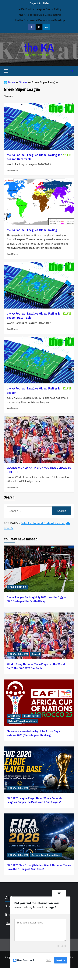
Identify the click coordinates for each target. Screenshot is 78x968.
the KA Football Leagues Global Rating (32, 230)
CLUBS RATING (31, 716)
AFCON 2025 (14, 716)
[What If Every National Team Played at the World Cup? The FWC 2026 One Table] (39, 636)
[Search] (71, 71)
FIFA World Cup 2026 (18, 654)
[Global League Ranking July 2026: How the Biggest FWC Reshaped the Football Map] (39, 569)
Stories (23, 82)
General (36, 654)
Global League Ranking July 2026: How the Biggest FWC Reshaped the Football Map (37, 599)
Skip (48, 960)
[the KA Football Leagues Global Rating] (39, 201)
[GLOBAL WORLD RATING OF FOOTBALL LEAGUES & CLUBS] (39, 439)
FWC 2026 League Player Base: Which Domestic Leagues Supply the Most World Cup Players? (35, 800)
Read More (12, 170)
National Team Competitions (22, 721)
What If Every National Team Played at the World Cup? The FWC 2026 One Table (36, 666)
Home (11, 82)
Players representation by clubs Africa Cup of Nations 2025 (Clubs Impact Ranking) (34, 733)
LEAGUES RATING (17, 587)
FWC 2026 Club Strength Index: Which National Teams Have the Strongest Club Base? (39, 867)
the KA (39, 47)
